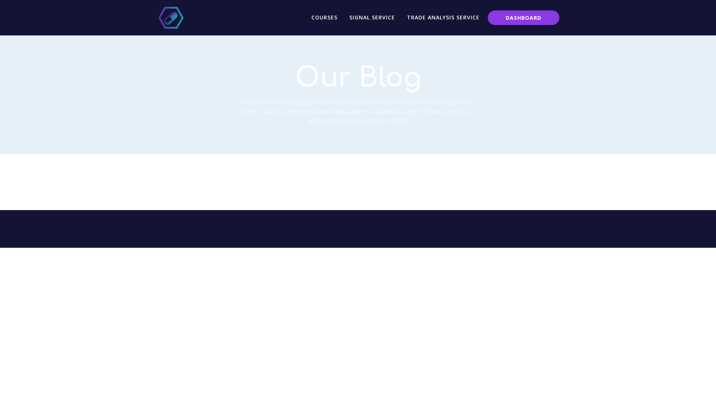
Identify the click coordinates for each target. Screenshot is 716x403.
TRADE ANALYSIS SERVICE (443, 17)
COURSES (324, 17)
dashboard (523, 17)
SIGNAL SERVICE (372, 17)
